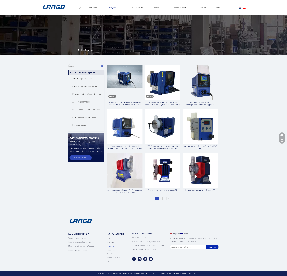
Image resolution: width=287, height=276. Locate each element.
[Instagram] (151, 259)
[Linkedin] (140, 259)
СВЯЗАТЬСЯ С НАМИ (80, 157)
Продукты (110, 246)
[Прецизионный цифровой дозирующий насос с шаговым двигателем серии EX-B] (162, 82)
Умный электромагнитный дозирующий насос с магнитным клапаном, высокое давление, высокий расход (125, 103)
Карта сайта (165, 273)
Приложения (111, 250)
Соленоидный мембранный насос (86, 86)
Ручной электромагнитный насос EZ (162, 190)
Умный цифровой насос (82, 79)
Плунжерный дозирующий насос (85, 117)
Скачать (110, 262)
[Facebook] (134, 259)
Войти (109, 265)
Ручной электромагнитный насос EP (200, 190)
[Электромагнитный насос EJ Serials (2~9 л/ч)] (200, 126)
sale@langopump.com (155, 242)
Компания (110, 242)
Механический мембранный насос (86, 94)
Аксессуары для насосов (82, 102)
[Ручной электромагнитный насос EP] (200, 170)
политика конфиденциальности (183, 273)
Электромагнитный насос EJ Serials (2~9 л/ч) (200, 147)
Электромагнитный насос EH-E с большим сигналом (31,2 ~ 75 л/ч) (124, 191)
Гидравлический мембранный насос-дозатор (88, 110)
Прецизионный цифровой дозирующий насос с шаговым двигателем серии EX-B (162, 103)
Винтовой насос (79, 125)
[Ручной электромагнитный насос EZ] (162, 170)
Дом (108, 238)
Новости (110, 254)
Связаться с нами (113, 258)
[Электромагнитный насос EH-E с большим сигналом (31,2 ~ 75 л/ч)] (124, 170)
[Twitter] (145, 259)
